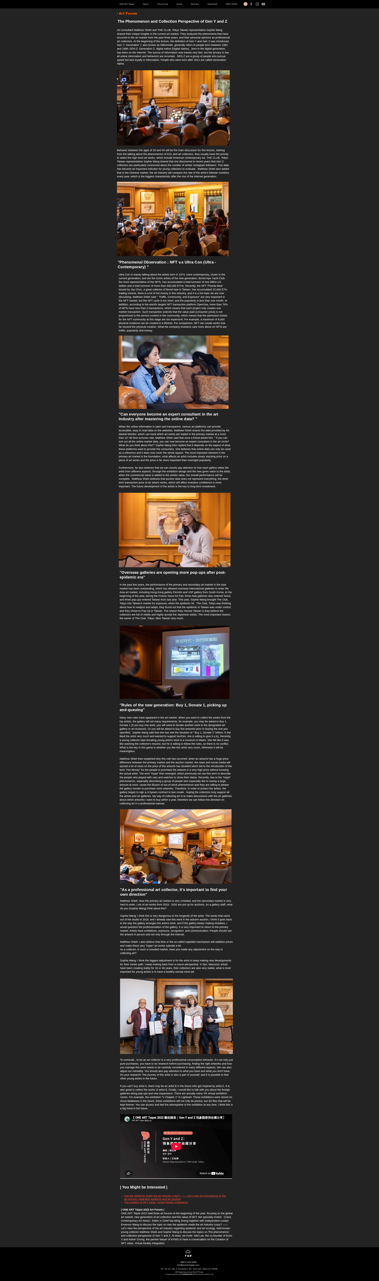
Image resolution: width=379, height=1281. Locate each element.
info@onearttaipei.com (188, 1265)
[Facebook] (251, 4)
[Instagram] (257, 4)
